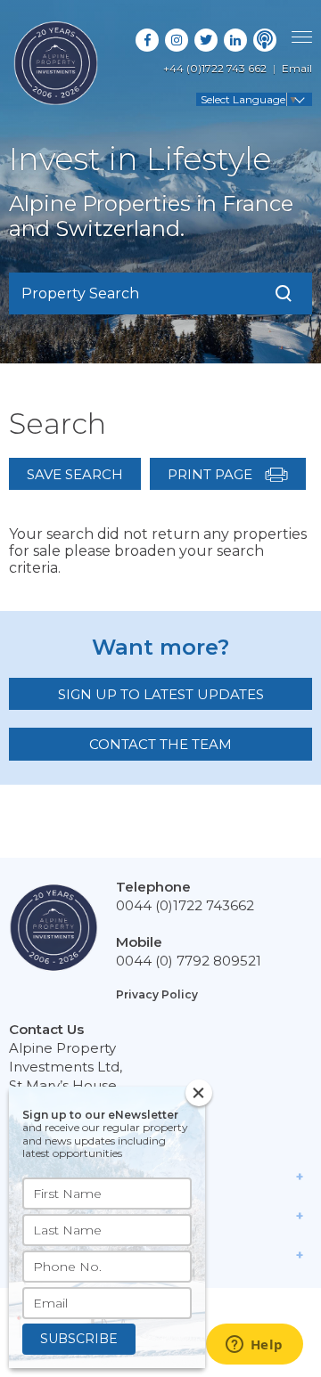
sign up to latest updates (161, 694)
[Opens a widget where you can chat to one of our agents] (254, 1346)
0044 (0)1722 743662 (185, 905)
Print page (212, 474)
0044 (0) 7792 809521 (188, 960)
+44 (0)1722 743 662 (215, 68)
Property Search (80, 293)
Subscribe (79, 1339)
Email (297, 68)
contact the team (160, 744)
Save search (75, 474)
